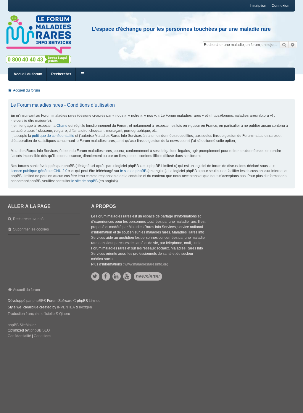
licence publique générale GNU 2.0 (39, 171)
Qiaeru (64, 314)
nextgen (85, 307)
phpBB (38, 301)
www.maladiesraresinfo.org (146, 264)
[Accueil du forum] (41, 34)
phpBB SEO (40, 330)
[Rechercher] (284, 44)
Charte (62, 126)
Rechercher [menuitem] (61, 74)
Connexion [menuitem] (280, 6)
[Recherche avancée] (293, 44)
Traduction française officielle (31, 314)
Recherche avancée (29, 219)
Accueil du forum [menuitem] (28, 74)
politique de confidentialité (53, 136)
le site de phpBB (133, 171)
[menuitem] (19, 336)
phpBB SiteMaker (22, 325)
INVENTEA (66, 307)
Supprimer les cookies (31, 229)
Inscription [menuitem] (258, 6)
